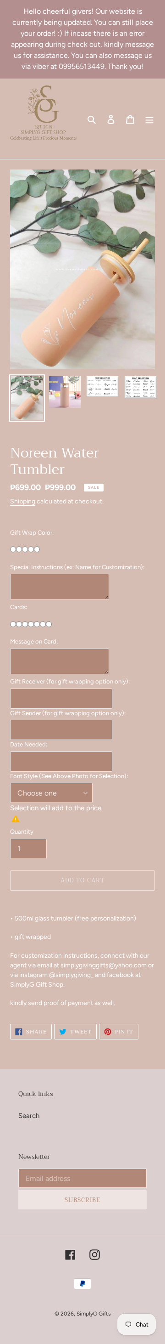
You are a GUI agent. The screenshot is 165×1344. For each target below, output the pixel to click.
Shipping (22, 501)
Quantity (21, 831)
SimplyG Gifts (94, 1313)
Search (28, 1116)
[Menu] (149, 119)
